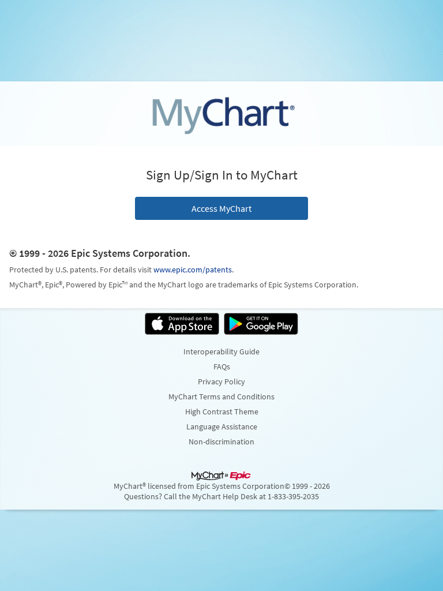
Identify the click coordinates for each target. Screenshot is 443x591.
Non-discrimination (221, 441)
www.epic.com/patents (192, 269)
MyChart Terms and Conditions (221, 396)
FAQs (221, 366)
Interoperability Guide (221, 351)
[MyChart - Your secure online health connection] (221, 113)
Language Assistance (221, 426)
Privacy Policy (221, 381)
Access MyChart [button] (221, 208)
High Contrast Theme (221, 411)
